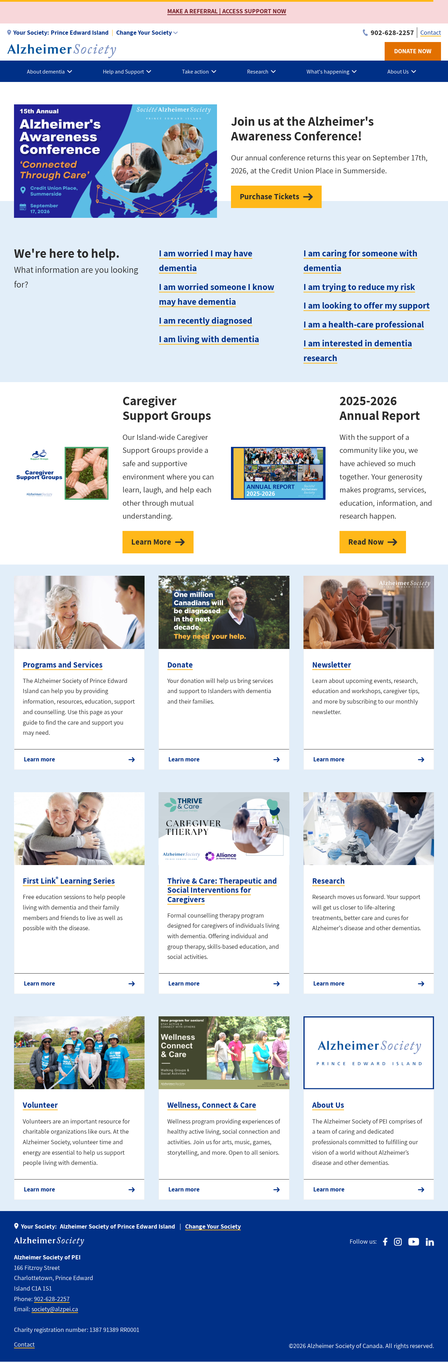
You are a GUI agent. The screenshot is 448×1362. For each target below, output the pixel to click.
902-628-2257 (52, 1299)
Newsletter (331, 664)
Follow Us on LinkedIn (430, 1242)
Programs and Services (63, 664)
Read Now (366, 542)
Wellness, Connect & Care (211, 1105)
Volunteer (40, 1105)
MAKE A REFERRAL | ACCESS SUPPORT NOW (226, 11)
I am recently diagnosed (205, 320)
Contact (430, 32)
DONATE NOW (413, 51)
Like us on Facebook (385, 1242)
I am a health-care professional (363, 324)
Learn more (39, 759)
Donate (180, 664)
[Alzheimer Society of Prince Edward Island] (61, 51)
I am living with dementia (209, 339)
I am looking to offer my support (366, 305)
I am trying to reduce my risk (359, 286)
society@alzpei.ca (54, 1309)
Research (328, 881)
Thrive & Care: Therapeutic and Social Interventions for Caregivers (222, 890)
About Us (328, 1105)
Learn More (151, 542)
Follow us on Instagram (398, 1242)
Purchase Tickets (269, 196)
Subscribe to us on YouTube (413, 1242)
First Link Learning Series (69, 881)
